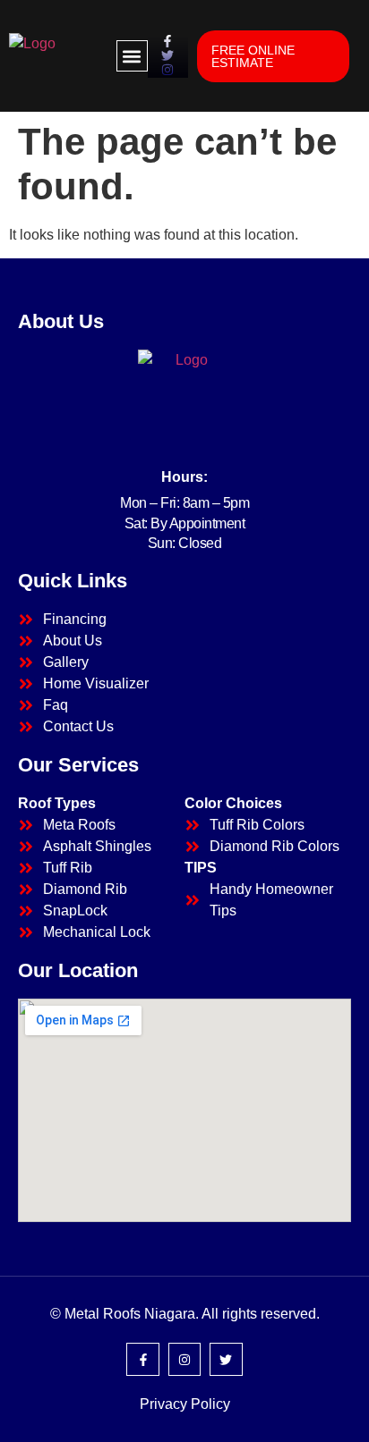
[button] (132, 56)
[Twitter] (226, 1359)
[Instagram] (184, 1359)
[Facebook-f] (142, 1359)
